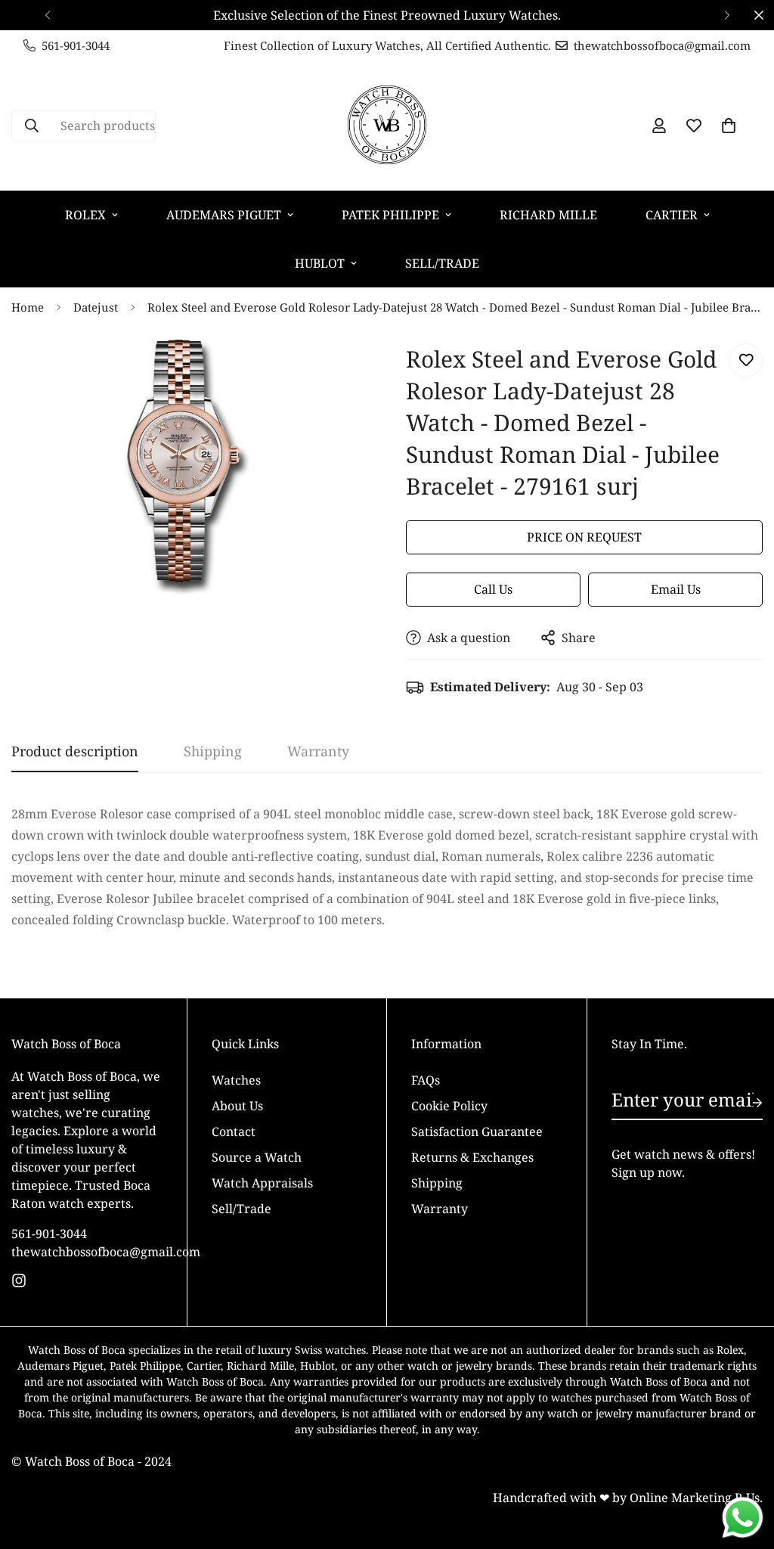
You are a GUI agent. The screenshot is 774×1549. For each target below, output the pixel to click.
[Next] (727, 15)
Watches (236, 1080)
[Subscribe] (745, 1102)
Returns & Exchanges (472, 1157)
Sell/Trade (442, 263)
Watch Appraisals (262, 1183)
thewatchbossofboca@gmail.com (87, 1251)
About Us (237, 1105)
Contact (233, 1131)
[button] (728, 125)
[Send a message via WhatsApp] (742, 1517)
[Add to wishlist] (746, 360)
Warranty (439, 1208)
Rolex (85, 214)
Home (27, 307)
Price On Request (584, 537)
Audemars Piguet (223, 214)
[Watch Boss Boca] (387, 126)
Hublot (320, 263)
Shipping (437, 1183)
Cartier (672, 214)
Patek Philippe (390, 214)
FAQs (425, 1080)
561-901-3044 (49, 1233)
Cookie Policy (449, 1105)
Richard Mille (548, 214)
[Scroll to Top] (744, 1466)
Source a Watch (257, 1157)
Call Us (493, 589)
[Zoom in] (336, 372)
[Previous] (47, 15)
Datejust (95, 307)
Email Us (676, 589)
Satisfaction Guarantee (477, 1131)
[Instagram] (18, 1280)
